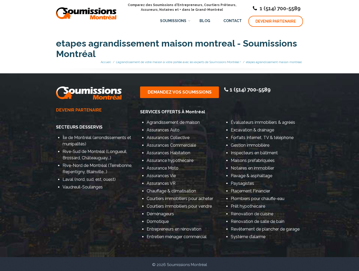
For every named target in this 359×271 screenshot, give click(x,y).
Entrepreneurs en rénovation (174, 229)
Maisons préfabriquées (253, 160)
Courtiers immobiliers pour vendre (179, 206)
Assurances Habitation (168, 152)
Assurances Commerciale (171, 145)
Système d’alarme (248, 236)
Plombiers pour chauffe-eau (257, 198)
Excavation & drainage (252, 129)
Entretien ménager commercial (177, 236)
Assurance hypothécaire (170, 160)
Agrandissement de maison (173, 122)
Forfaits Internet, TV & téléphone (262, 137)
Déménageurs (160, 213)
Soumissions (173, 21)
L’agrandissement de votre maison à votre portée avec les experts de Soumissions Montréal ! (178, 62)
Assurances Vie (161, 175)
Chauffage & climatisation (171, 190)
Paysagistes (242, 183)
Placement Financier (250, 190)
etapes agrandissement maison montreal (274, 62)
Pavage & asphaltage (251, 175)
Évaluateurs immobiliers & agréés (263, 122)
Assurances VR (161, 183)
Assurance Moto (162, 168)
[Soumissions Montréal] (86, 10)
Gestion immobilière (250, 145)
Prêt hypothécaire (248, 206)
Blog (204, 21)
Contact (232, 21)
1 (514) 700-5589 (280, 8)
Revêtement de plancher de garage (265, 229)
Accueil (106, 62)
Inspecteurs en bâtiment (254, 152)
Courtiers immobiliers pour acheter (180, 198)
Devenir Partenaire (275, 21)
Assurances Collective (168, 137)
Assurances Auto (163, 129)
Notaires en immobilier (252, 168)
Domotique (158, 221)
